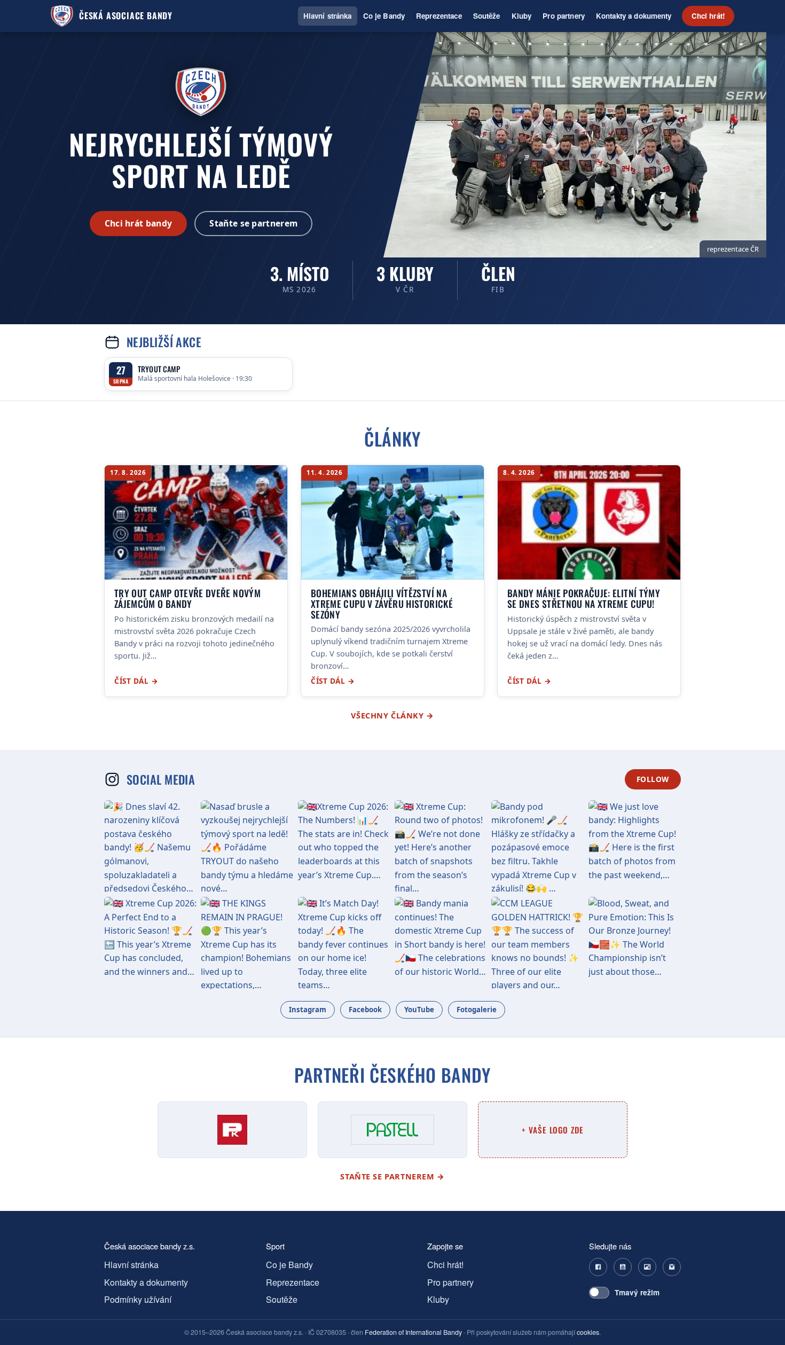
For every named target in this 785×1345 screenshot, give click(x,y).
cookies (588, 1332)
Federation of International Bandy (413, 1332)
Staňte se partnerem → (392, 1176)
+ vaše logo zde (553, 1130)
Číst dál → (136, 681)
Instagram (307, 1009)
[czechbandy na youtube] (623, 1267)
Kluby (522, 16)
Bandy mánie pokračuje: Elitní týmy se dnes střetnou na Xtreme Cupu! (583, 598)
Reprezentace (439, 16)
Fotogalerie (477, 1009)
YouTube (419, 1009)
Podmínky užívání (137, 1299)
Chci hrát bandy (138, 223)
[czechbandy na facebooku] (598, 1267)
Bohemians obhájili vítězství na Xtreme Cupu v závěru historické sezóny (382, 603)
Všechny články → (392, 715)
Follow (653, 779)
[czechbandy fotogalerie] (647, 1267)
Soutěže (486, 16)
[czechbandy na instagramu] (672, 1267)
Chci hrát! (708, 16)
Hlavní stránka (327, 16)
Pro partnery (564, 16)
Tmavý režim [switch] (637, 1292)
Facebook (365, 1009)
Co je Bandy (384, 16)
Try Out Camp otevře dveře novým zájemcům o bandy (187, 598)
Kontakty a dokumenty (634, 16)
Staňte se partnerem (253, 223)
